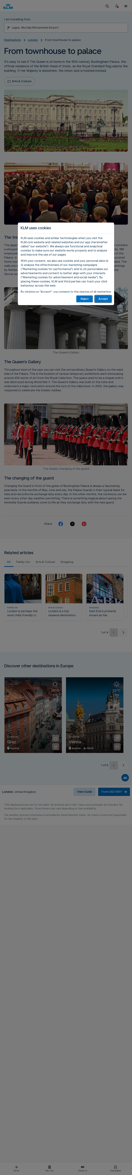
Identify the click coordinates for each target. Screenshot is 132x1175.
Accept (103, 298)
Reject (85, 298)
